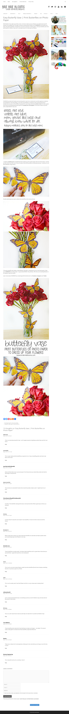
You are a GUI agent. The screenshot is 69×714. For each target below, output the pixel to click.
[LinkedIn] (61, 6)
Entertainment (12, 13)
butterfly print (11, 161)
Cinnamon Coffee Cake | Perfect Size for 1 (12, 424)
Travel (51, 13)
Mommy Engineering (8, 654)
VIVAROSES (37, 25)
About (9, 1)
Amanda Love (6, 546)
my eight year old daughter (28, 105)
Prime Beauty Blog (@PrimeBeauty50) (12, 498)
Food (19, 13)
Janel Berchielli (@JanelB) (9, 466)
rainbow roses (38, 104)
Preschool (45, 13)
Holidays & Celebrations (27, 13)
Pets (41, 13)
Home (4, 1)
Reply (6, 444)
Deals (57, 13)
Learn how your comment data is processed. (29, 698)
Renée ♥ (5, 638)
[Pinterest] (65, 6)
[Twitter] (52, 6)
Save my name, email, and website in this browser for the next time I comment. (21, 693)
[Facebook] (48, 6)
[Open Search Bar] (65, 1)
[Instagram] (55, 6)
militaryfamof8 (6, 592)
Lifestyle (35, 13)
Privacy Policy (31, 1)
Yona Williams (6, 622)
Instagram (39, 275)
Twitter (45, 275)
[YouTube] (58, 6)
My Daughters (14, 1)
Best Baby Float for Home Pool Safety (11, 423)
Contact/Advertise (23, 1)
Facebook (34, 275)
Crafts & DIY (5, 13)
